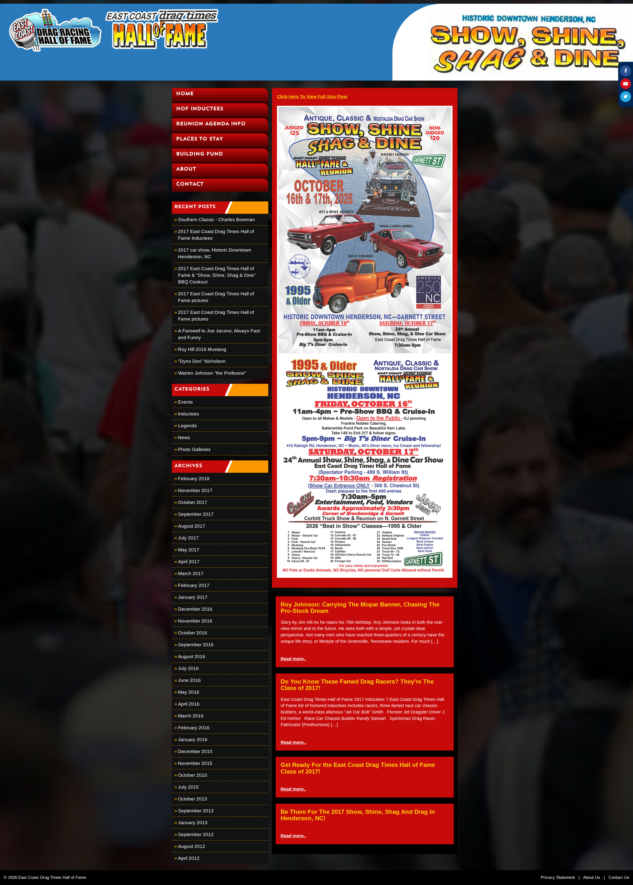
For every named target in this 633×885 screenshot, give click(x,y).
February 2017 (193, 585)
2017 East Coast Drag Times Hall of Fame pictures (216, 297)
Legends (187, 425)
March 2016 (190, 715)
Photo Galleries (194, 449)
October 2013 (192, 798)
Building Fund (199, 154)
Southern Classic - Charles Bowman (216, 219)
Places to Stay (199, 139)
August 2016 (191, 656)
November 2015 (195, 763)
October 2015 (192, 775)
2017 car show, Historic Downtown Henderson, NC (214, 253)
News (184, 437)
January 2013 (192, 822)
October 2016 (192, 632)
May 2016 (188, 692)
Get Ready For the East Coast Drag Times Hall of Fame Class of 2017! (358, 768)
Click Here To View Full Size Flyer (312, 96)
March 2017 (190, 573)
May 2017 (188, 549)
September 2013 (196, 810)
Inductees (188, 413)
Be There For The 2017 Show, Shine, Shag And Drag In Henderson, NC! (358, 814)
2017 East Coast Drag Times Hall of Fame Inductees (216, 235)
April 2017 (189, 561)
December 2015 (195, 751)
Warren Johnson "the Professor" (212, 373)
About (186, 169)
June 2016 (189, 680)
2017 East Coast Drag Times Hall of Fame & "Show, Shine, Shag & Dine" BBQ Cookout (217, 275)
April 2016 (189, 704)
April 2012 (189, 858)
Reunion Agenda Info (211, 124)
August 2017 (191, 526)
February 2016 (193, 727)
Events (185, 402)
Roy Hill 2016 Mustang (202, 349)
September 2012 (196, 834)
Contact (189, 184)
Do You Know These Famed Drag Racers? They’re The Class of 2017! (357, 684)
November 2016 (195, 621)
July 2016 (188, 668)
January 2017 (192, 597)
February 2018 (193, 478)
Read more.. (293, 658)
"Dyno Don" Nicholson (202, 361)
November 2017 (195, 490)
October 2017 (192, 502)
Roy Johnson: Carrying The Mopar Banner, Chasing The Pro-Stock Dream (360, 607)
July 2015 (188, 787)
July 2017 (188, 537)
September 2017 (196, 514)
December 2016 (195, 609)
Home (185, 93)
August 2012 (191, 846)
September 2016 (196, 644)
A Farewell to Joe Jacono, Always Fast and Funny (219, 334)
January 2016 (192, 739)
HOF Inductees (199, 109)
